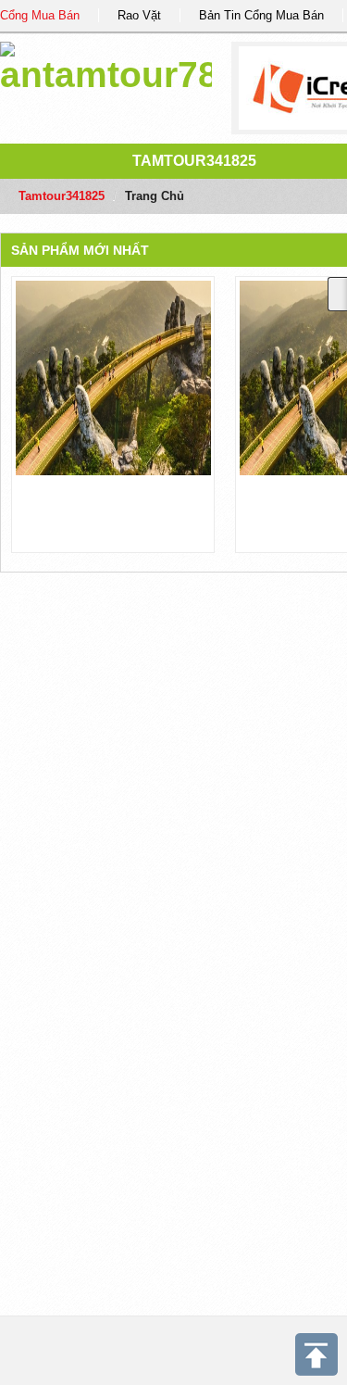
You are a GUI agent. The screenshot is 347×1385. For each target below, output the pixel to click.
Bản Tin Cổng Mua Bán (261, 15)
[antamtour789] (106, 64)
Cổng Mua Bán (40, 15)
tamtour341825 (194, 161)
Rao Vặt (139, 15)
